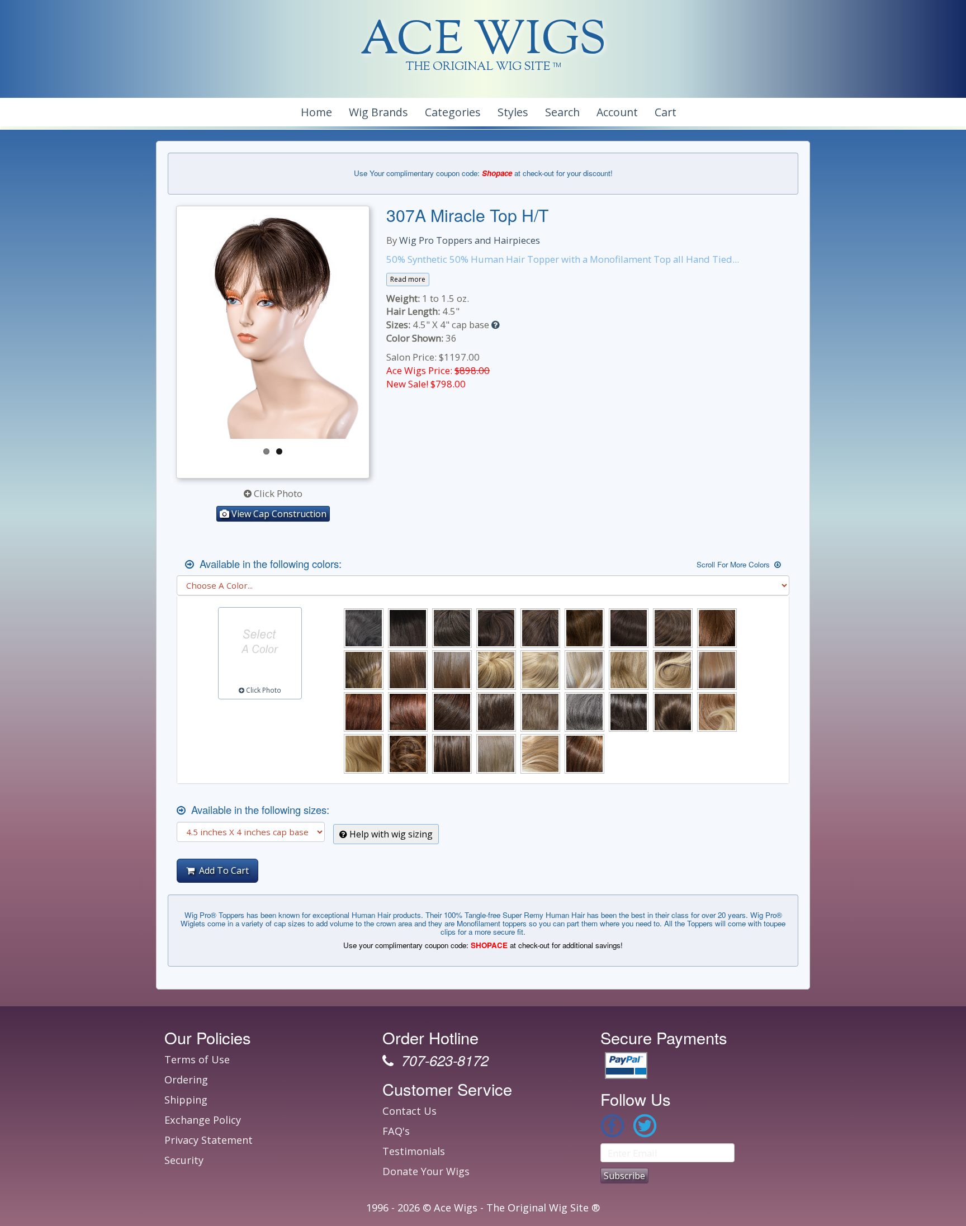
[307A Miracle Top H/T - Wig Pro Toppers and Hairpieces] (273, 325)
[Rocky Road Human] (452, 754)
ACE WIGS (483, 41)
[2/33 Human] (496, 628)
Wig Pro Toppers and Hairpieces (469, 240)
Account (617, 112)
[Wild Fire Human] (584, 754)
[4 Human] (540, 628)
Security (183, 1160)
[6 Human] (673, 628)
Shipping (185, 1099)
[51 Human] (584, 712)
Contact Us (409, 1111)
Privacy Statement (208, 1140)
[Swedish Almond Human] (496, 754)
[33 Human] (408, 712)
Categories (453, 112)
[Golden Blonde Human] (363, 754)
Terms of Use (197, 1059)
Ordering (186, 1079)
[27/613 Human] (717, 670)
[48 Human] (540, 712)
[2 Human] (452, 628)
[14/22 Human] (540, 670)
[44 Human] (496, 712)
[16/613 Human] (584, 670)
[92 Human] (628, 712)
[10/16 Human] (496, 670)
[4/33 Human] (584, 628)
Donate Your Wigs (426, 1171)
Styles (513, 112)
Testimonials (413, 1151)
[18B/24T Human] (673, 670)
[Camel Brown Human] (673, 712)
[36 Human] (452, 712)
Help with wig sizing (390, 834)
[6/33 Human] (717, 628)
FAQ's (396, 1131)
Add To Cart (222, 870)
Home (316, 112)
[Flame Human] (717, 712)
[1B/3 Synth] (408, 628)
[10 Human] (408, 670)
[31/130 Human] (363, 712)
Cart (665, 112)
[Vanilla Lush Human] (540, 754)
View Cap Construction (277, 514)
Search (562, 112)
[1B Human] (363, 628)
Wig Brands (378, 112)
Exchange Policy (202, 1119)
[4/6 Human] (628, 628)
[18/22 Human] (628, 670)
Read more (407, 279)
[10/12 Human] (452, 670)
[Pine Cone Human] (408, 754)
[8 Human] (363, 670)
